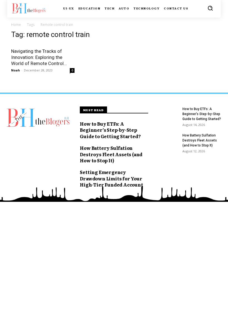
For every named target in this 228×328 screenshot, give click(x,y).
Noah (15, 70)
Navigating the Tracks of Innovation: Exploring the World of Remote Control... (39, 57)
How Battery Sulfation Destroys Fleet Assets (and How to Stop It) (111, 154)
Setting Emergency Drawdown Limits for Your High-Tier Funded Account (111, 178)
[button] (210, 8)
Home (16, 24)
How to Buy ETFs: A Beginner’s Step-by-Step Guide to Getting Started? (110, 130)
